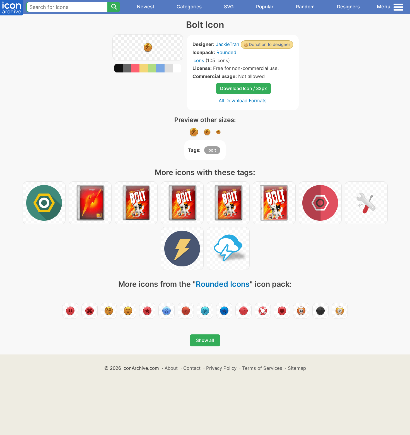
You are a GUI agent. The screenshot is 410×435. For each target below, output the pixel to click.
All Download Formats (243, 100)
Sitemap (297, 368)
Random (305, 6)
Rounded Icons (223, 284)
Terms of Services (262, 368)
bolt (212, 150)
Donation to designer (269, 44)
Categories (189, 6)
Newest (145, 6)
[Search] (113, 7)
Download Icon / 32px (243, 88)
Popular (265, 6)
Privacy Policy (221, 368)
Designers (348, 6)
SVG (229, 6)
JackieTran (227, 44)
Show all (205, 340)
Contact (192, 368)
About (171, 368)
